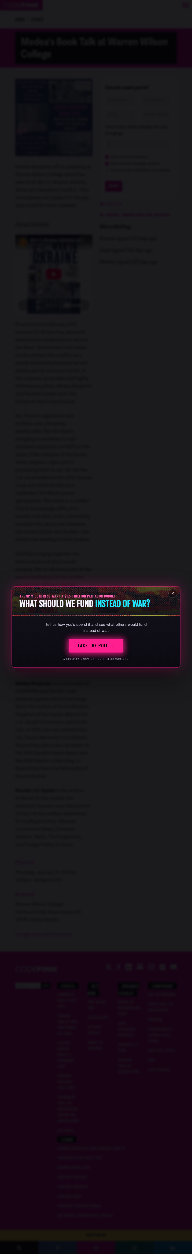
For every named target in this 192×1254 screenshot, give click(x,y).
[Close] (172, 593)
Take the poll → (96, 645)
